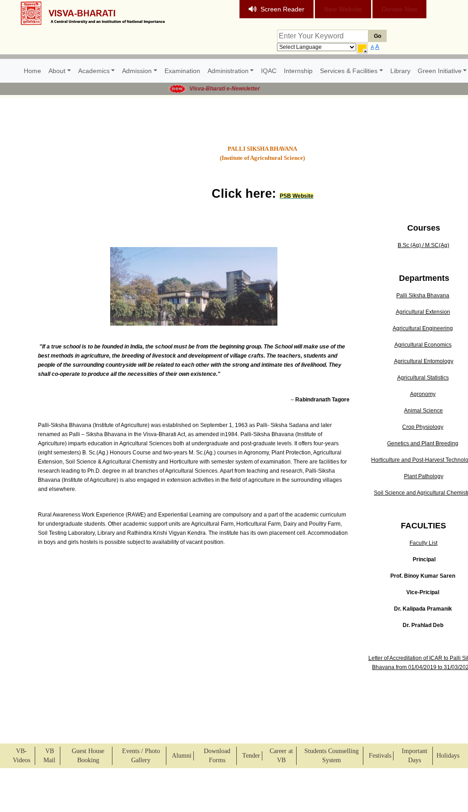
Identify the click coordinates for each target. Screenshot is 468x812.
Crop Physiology (422, 427)
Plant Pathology (423, 476)
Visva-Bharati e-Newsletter (218, 88)
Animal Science (423, 410)
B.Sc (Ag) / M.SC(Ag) (423, 245)
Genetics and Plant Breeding (422, 443)
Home (32, 70)
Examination (182, 70)
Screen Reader (282, 9)
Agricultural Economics (423, 345)
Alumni (181, 755)
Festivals (380, 755)
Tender (251, 755)
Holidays (447, 755)
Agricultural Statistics (423, 377)
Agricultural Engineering (423, 328)
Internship (298, 70)
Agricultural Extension (423, 312)
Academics (94, 70)
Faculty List (423, 543)
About (56, 70)
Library (400, 70)
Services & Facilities (349, 70)
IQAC (269, 70)
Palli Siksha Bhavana (422, 295)
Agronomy (423, 394)
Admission (137, 70)
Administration (228, 70)
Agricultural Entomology (423, 361)
